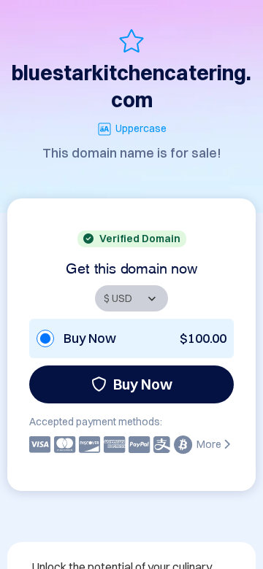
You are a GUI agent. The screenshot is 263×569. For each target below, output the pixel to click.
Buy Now (142, 384)
